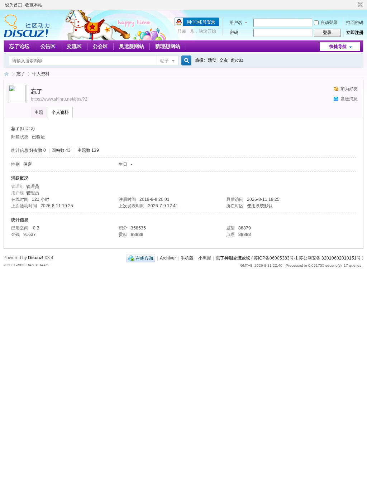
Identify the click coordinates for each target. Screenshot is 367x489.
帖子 (164, 60)
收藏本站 (33, 5)
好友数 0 (37, 150)
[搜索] (185, 61)
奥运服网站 (131, 46)
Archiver (168, 258)
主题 (38, 112)
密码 (234, 32)
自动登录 (329, 22)
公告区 (48, 46)
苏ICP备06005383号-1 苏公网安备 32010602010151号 (307, 258)
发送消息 (349, 98)
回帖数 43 (61, 150)
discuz (237, 60)
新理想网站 (167, 46)
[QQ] (140, 258)
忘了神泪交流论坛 (6, 74)
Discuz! (35, 257)
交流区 (74, 46)
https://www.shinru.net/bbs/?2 (59, 99)
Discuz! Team (37, 265)
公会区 (100, 46)
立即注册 (354, 32)
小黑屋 (204, 258)
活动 (212, 60)
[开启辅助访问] (353, 5)
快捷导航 (338, 46)
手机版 (187, 258)
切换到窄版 (359, 5)
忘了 (20, 73)
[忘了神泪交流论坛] (27, 36)
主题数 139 (88, 150)
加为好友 (349, 88)
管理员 (32, 186)
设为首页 (13, 5)
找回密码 (354, 22)
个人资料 (60, 112)
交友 (223, 60)
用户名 (235, 22)
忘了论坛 (19, 46)
